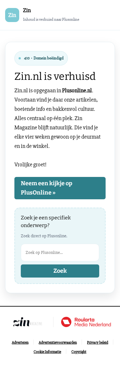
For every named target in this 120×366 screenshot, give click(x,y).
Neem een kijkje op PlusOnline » (46, 188)
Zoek (60, 270)
